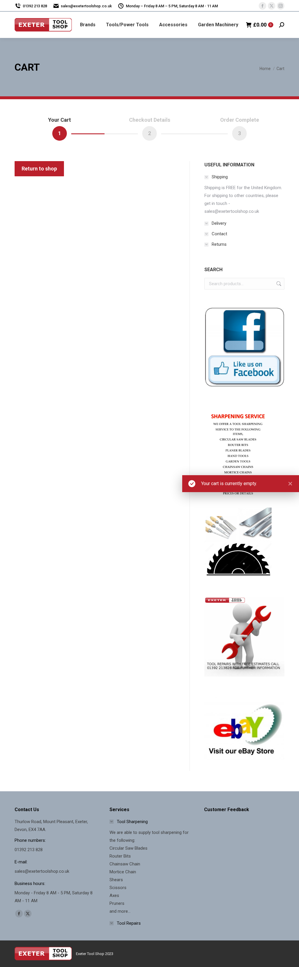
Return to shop (39, 168)
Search (278, 284)
